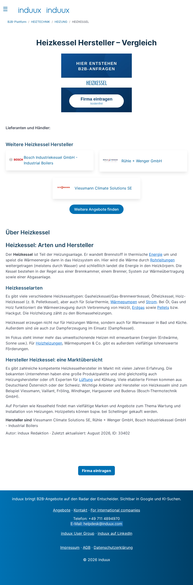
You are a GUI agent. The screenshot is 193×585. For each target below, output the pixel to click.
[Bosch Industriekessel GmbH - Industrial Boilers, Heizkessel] (16, 160)
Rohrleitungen (162, 260)
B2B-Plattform (17, 21)
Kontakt (80, 510)
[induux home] (29, 9)
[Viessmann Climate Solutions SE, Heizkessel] (65, 188)
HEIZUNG (61, 21)
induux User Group (77, 533)
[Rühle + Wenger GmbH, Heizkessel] (111, 161)
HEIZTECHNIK (40, 21)
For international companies (115, 510)
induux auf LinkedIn (115, 533)
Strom (151, 301)
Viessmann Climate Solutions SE (103, 188)
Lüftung (86, 379)
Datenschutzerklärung (113, 547)
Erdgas (138, 307)
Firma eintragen (96, 470)
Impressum (70, 547)
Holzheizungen (49, 343)
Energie (155, 254)
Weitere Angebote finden (96, 209)
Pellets (163, 307)
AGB (86, 547)
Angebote (61, 510)
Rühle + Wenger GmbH (141, 161)
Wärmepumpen (123, 301)
